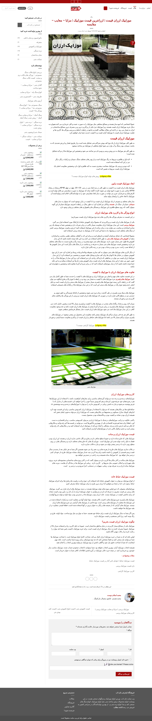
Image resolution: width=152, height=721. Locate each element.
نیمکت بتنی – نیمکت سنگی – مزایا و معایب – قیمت (31, 137)
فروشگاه (124, 8)
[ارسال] (20, 25)
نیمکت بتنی (37, 59)
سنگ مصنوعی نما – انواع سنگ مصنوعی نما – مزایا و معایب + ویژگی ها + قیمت (30, 108)
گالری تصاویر (69, 707)
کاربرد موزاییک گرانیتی (126, 571)
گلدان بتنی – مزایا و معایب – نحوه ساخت (31, 86)
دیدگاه (129, 630)
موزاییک (90, 124)
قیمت (130, 8)
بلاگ (134, 8)
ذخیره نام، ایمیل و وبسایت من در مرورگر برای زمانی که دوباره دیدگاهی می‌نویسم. (101, 660)
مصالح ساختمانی (59, 127)
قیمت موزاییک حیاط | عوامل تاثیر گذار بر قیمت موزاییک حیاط (111, 561)
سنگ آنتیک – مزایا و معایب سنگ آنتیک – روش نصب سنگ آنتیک (30, 116)
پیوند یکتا (86, 587)
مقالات (71, 699)
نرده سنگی (38, 51)
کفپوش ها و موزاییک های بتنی (118, 239)
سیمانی (131, 204)
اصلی (148, 8)
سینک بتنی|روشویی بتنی (33, 132)
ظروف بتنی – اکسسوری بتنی (31, 96)
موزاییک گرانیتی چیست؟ (85, 325)
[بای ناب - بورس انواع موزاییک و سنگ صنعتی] (76, 8)
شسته (112, 204)
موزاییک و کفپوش (35, 46)
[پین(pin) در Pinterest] (91, 579)
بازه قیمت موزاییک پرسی (125, 566)
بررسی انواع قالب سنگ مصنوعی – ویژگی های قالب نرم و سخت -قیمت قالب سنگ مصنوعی (30, 76)
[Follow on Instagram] (79, 1)
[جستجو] (105, 8)
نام (130, 649)
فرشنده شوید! (69, 710)
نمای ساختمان (36, 55)
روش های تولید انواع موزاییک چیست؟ (85, 176)
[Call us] (72, 1)
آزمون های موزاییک (35, 101)
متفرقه (39, 42)
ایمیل (101, 649)
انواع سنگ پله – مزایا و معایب (31, 92)
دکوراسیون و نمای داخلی (33, 38)
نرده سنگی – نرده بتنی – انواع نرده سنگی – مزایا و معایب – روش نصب (31, 125)
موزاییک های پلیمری (123, 279)
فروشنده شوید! (114, 8)
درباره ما (142, 8)
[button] (9, 8)
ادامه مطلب (118, 707)
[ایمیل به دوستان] (95, 579)
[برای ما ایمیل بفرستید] (76, 1)
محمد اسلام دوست (82, 31)
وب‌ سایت (72, 649)
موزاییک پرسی (129, 225)
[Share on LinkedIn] (87, 579)
